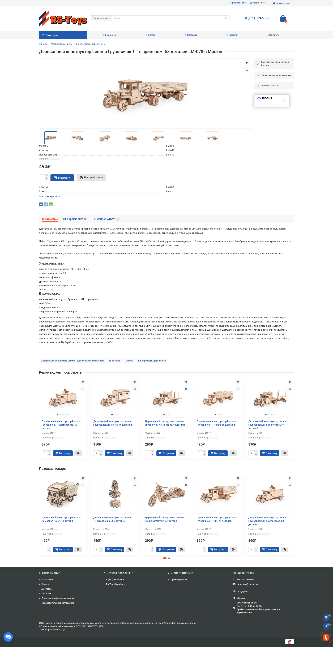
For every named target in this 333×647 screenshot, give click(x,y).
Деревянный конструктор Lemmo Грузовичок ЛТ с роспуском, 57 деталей (267, 425)
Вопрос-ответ (107, 219)
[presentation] (39, 514)
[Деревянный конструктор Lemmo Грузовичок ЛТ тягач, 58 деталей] (218, 397)
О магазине (110, 35)
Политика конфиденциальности (57, 598)
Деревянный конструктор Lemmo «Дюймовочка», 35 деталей (112, 519)
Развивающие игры (61, 44)
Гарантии (233, 35)
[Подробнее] (285, 101)
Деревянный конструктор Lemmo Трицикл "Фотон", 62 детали (164, 519)
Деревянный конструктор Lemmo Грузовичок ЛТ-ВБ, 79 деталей (216, 519)
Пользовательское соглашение (57, 603)
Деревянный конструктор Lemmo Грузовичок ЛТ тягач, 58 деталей (216, 423)
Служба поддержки (119, 573)
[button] (164, 558)
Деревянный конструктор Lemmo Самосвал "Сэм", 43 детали (61, 519)
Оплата (151, 35)
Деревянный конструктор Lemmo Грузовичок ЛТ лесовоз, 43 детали (165, 423)
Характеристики (77, 219)
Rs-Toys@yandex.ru (116, 584)
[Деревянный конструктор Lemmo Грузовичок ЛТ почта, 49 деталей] (114, 397)
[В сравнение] (246, 69)
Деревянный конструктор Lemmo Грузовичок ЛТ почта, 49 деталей (112, 423)
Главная (43, 44)
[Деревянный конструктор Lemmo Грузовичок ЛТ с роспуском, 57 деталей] (269, 397)
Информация (51, 573)
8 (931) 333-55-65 (115, 579)
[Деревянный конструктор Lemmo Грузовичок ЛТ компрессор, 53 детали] (63, 397)
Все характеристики (49, 196)
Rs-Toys (61, 629)
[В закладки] (246, 63)
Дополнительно (182, 573)
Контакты (274, 35)
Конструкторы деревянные (90, 44)
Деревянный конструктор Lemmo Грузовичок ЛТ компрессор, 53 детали (61, 425)
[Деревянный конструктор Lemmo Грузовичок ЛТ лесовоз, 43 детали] (166, 397)
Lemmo (170, 154)
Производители (179, 579)
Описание (51, 219)
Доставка (192, 35)
